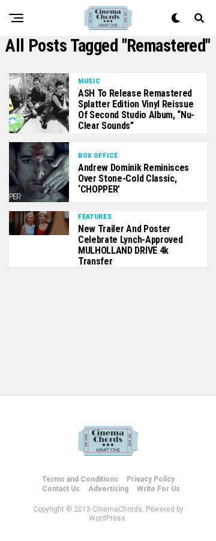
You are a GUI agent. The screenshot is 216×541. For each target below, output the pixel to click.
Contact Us (61, 489)
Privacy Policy (151, 479)
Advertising (108, 489)
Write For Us (158, 489)
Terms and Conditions (80, 479)
